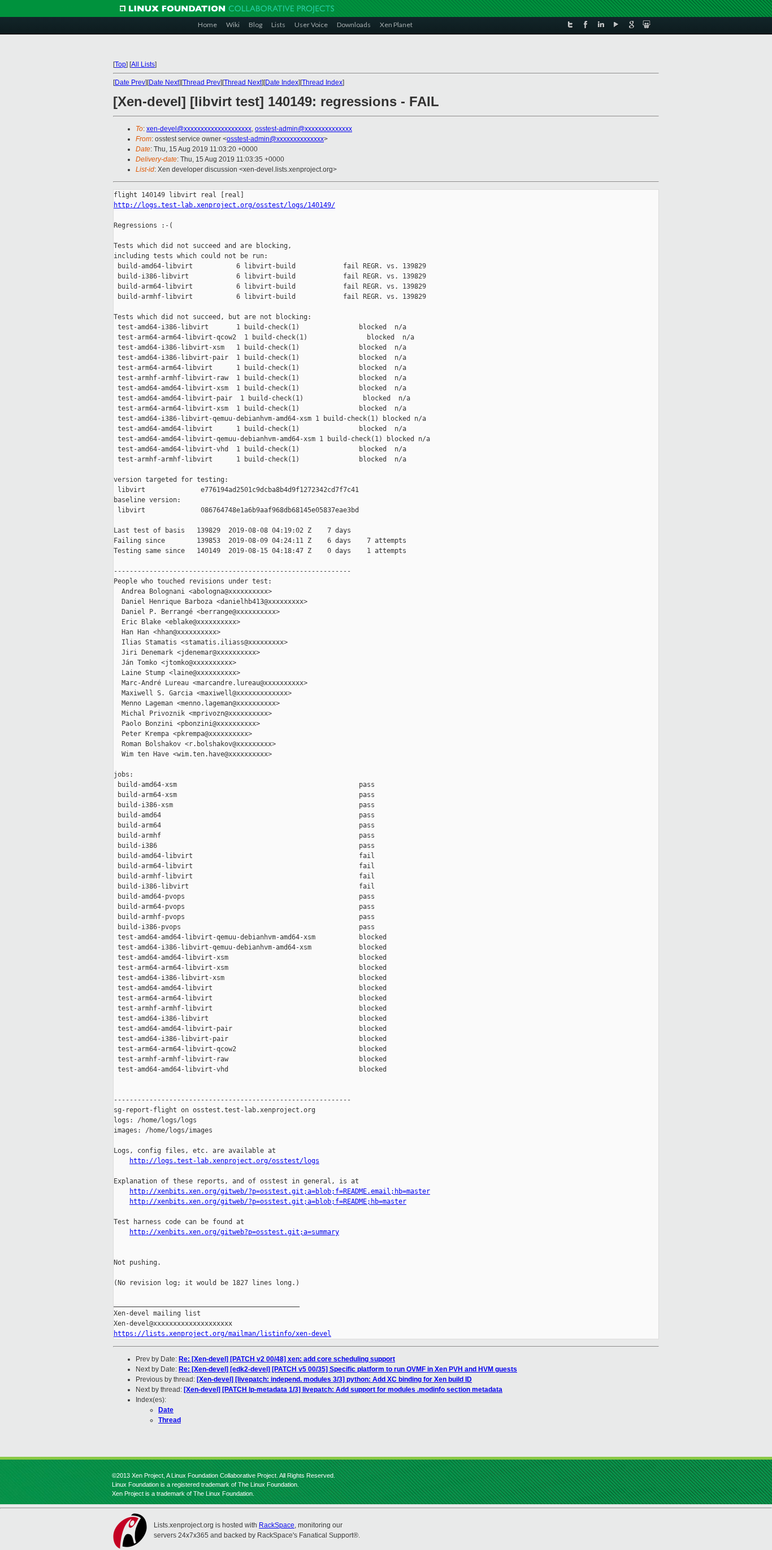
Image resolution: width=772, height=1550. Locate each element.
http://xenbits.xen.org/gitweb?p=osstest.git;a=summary (234, 1232)
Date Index (281, 82)
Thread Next (243, 82)
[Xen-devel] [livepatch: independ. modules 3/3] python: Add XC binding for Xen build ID (334, 1379)
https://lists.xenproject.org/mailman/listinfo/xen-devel (222, 1334)
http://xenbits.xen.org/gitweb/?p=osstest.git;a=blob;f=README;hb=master (267, 1201)
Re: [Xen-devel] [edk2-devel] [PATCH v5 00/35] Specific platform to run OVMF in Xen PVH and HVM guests (348, 1369)
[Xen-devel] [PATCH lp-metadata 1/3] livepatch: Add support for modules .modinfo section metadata (343, 1390)
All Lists (143, 64)
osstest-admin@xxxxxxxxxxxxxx (303, 129)
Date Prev (130, 82)
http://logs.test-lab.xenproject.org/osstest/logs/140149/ (224, 205)
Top (120, 64)
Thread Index (322, 82)
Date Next (164, 82)
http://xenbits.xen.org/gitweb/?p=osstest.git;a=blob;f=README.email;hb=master (279, 1191)
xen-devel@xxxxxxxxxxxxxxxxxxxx (198, 129)
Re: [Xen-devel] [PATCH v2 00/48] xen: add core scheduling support (287, 1359)
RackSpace (276, 1525)
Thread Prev (201, 82)
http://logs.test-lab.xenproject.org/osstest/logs (224, 1161)
